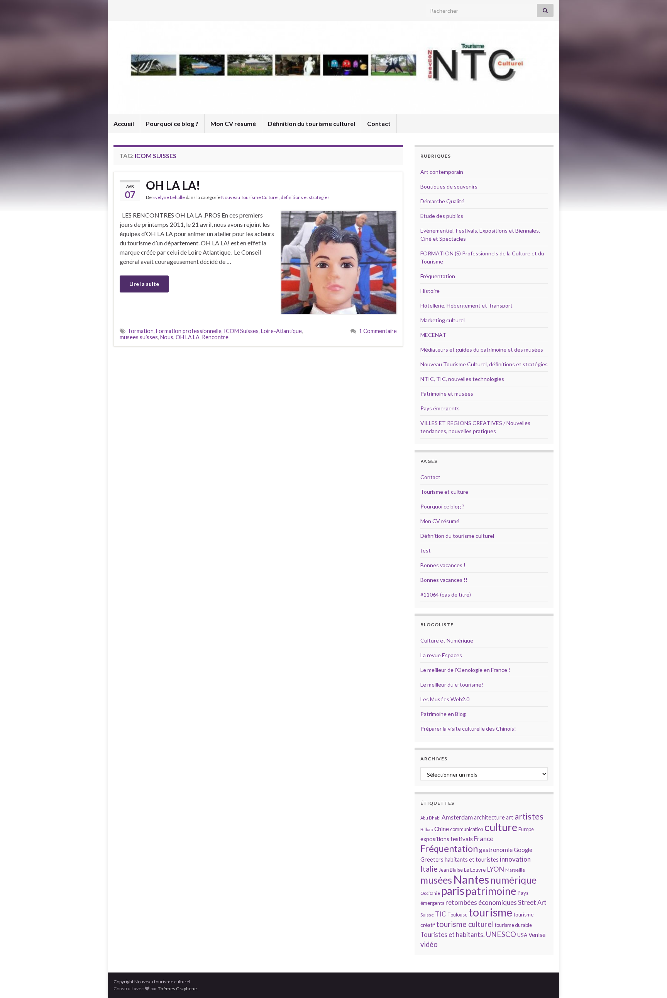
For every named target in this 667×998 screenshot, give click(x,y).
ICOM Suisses (241, 331)
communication (466, 829)
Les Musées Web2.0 (444, 699)
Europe (526, 829)
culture (500, 827)
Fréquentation (437, 276)
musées (436, 880)
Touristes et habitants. (452, 934)
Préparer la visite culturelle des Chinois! (468, 728)
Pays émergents (440, 408)
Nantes (471, 879)
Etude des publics (441, 216)
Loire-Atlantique (281, 331)
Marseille (515, 870)
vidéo (429, 944)
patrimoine (491, 890)
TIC (440, 914)
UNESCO (501, 934)
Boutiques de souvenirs (448, 186)
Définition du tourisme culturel (311, 123)
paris (452, 890)
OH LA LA (188, 337)
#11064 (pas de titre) (445, 594)
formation (141, 331)
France (483, 839)
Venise (536, 934)
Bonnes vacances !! (443, 579)
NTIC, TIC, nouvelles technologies (462, 379)
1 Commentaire (378, 331)
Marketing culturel (442, 320)
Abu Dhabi (430, 817)
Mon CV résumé (233, 123)
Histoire (430, 290)
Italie (429, 868)
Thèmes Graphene (177, 988)
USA (522, 935)
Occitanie (430, 893)
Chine (441, 828)
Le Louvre (475, 870)
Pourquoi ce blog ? (172, 123)
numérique (513, 880)
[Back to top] (649, 980)
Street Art (532, 902)
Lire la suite (144, 284)
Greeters (432, 859)
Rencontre (215, 337)
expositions (434, 839)
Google (523, 850)
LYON (495, 869)
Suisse (427, 915)
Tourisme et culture (444, 491)
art (509, 817)
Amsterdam (457, 817)
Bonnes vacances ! (443, 565)
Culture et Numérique (446, 640)
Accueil (123, 123)
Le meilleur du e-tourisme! (451, 684)
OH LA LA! (173, 185)
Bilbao (426, 829)
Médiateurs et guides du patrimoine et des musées (481, 349)
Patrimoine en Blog (443, 714)
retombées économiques (481, 902)
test (425, 550)
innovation (515, 859)
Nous (166, 337)
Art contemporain (441, 171)
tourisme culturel (465, 924)
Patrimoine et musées (446, 393)
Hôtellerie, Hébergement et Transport (466, 305)
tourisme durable (513, 925)
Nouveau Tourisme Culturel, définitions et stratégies (275, 197)
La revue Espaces (441, 655)
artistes (529, 816)
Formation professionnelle (189, 331)
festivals (461, 838)
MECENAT (433, 335)
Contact (379, 123)
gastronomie (496, 849)
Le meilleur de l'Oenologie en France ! (465, 669)
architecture (489, 817)
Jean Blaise (451, 870)
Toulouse (457, 914)
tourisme (490, 912)
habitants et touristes (472, 859)
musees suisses (139, 337)
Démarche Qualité (442, 201)
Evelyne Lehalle (168, 197)
